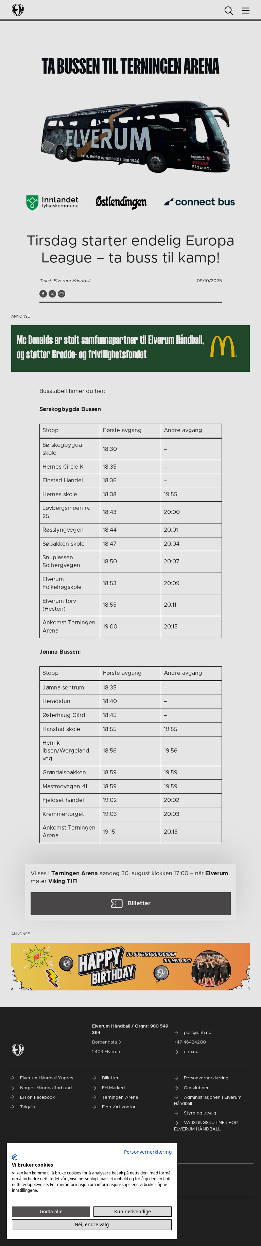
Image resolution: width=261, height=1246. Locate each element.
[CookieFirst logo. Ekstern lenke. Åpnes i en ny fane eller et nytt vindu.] (14, 1157)
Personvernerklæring (148, 1152)
